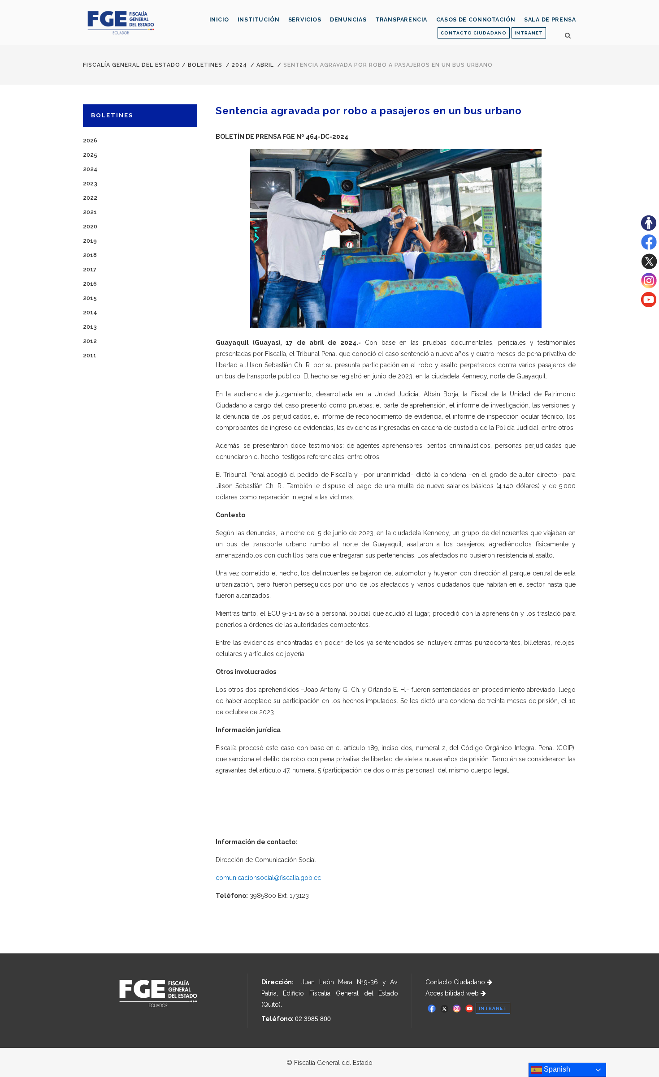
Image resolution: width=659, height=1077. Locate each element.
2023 (90, 183)
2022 (90, 197)
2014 (90, 312)
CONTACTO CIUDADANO (474, 32)
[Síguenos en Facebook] (649, 247)
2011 (89, 355)
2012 (90, 341)
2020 (90, 226)
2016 (90, 283)
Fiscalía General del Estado (131, 65)
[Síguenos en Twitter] (649, 266)
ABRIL (265, 65)
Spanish (556, 1069)
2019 (90, 240)
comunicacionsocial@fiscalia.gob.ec (268, 877)
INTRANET (529, 32)
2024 (239, 65)
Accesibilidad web (453, 993)
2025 (90, 154)
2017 (89, 269)
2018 (90, 255)
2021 (90, 212)
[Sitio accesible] (649, 228)
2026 (90, 140)
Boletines (205, 65)
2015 (90, 298)
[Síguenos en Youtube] (649, 305)
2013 (90, 326)
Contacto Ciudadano (456, 982)
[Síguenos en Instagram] (649, 286)
